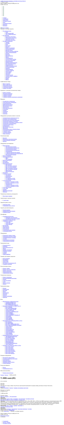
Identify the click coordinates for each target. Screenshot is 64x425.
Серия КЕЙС (8, 316)
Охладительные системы (11, 59)
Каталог (6, 375)
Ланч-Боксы (5, 260)
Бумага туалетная (6, 92)
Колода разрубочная (7, 160)
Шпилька (5, 191)
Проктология (6, 106)
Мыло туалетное (6, 83)
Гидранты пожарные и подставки (10, 358)
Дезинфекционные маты (8, 216)
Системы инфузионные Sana (6, 406)
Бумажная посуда (6, 245)
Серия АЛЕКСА (9, 326)
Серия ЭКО (8, 222)
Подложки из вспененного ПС (9, 263)
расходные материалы (22, 408)
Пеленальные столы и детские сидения (11, 129)
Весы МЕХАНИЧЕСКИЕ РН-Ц (12, 324)
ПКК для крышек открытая (11, 168)
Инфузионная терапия (7, 104)
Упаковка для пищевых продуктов (7, 256)
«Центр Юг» (6, 411)
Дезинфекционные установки (9, 237)
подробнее (2, 386)
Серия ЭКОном (9, 224)
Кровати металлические (8, 372)
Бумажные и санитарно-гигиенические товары (10, 90)
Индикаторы (5, 225)
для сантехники (21, 398)
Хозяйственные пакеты (8, 272)
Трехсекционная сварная (11, 154)
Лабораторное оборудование (9, 211)
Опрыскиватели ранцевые (8, 241)
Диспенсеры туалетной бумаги (9, 123)
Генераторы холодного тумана (9, 236)
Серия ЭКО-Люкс (9, 223)
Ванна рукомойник (7, 155)
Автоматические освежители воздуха (11, 117)
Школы (7, 79)
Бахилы (4, 288)
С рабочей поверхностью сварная (13, 152)
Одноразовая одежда (4, 286)
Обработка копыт (6, 212)
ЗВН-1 (7, 158)
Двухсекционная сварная (11, 146)
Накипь (7, 56)
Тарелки (5, 253)
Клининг (7, 53)
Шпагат (4, 284)
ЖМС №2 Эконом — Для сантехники (8, 396)
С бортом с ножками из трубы (12, 185)
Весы (1, 299)
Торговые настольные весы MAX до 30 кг (12, 345)
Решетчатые (8, 177)
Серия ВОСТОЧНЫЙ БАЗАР (12, 311)
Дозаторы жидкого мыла (8, 124)
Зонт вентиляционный (8, 156)
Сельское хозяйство (10, 70)
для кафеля (15, 398)
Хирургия (5, 113)
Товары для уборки (7, 88)
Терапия (4, 110)
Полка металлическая (7, 163)
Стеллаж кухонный (7, 173)
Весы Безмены (9, 321)
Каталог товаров (6, 422)
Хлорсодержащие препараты (9, 140)
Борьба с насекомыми (10, 47)
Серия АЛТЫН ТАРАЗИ (11, 309)
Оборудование (6, 227)
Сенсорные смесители (7, 130)
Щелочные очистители (10, 40)
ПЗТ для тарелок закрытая (11, 165)
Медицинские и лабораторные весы (10, 301)
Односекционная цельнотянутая (12, 150)
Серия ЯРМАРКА (9, 319)
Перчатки (5, 293)
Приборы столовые (7, 250)
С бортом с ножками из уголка (12, 186)
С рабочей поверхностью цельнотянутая (14, 153)
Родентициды (6, 228)
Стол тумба (5, 188)
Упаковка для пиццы (7, 264)
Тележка (5, 189)
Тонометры (5, 111)
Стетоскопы (5, 109)
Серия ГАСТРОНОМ (10, 331)
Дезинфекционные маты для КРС (13, 218)
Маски (4, 291)
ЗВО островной (9, 159)
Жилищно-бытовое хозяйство (12, 51)
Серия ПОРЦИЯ (9, 334)
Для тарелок (8, 174)
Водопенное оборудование (8, 357)
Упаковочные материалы (5, 275)
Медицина (8, 54)
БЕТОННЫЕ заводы (10, 337)
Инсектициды (6, 226)
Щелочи (4, 141)
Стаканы (5, 252)
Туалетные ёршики (7, 132)
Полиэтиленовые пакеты (5, 266)
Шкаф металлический (7, 190)
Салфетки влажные (7, 95)
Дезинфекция (3, 214)
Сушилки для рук (6, 131)
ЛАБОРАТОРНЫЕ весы (11, 302)
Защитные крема (6, 204)
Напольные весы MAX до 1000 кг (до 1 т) (12, 306)
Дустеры (5, 238)
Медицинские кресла (7, 105)
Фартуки (5, 295)
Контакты (5, 25)
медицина (9, 408)
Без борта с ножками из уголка (12, 182)
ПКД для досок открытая (11, 167)
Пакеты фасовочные (7, 271)
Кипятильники (6, 125)
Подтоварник (6, 162)
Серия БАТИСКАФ (10, 310)
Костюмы (5, 290)
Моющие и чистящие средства (7, 28)
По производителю (7, 31)
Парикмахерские (9, 61)
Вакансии (5, 24)
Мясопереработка (9, 55)
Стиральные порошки (7, 87)
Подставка (5, 161)
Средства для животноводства (6, 207)
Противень (5, 172)
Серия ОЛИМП (9, 318)
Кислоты (5, 137)
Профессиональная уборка (11, 65)
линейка (15, 405)
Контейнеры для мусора (8, 126)
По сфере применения (7, 41)
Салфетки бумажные (7, 94)
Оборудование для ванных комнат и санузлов (10, 115)
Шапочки (5, 297)
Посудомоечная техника (11, 63)
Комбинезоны (6, 289)
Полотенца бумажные (7, 93)
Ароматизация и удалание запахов (7, 198)
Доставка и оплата (7, 21)
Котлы (4, 367)
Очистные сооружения (10, 60)
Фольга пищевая (6, 282)
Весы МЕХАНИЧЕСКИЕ (11, 308)
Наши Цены (5, 20)
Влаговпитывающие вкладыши (9, 278)
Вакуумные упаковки (7, 196)
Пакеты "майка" (6, 268)
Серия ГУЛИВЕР (9, 312)
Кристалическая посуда (8, 247)
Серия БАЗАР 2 (9, 328)
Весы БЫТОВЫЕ (9, 322)
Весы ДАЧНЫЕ (9, 307)
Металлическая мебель (5, 370)
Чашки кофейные (6, 254)
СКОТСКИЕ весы (9, 344)
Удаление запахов (9, 75)
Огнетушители (6, 359)
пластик (11, 387)
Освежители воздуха (7, 86)
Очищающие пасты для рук (9, 205)
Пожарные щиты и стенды (8, 362)
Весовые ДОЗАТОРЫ (10, 338)
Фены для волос (6, 133)
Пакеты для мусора (7, 270)
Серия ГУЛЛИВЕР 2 (10, 313)
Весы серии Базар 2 (10, 348)
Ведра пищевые (6, 258)
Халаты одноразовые (7, 296)
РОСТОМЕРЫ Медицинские (12, 304)
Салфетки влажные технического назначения (12, 97)
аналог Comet (9, 398)
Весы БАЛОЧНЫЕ (10, 339)
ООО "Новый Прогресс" (11, 34)
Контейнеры (5, 259)
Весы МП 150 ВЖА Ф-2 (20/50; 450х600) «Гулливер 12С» (12, 399)
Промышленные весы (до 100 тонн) (10, 335)
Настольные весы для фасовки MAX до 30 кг (12, 320)
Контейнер (6, 387)
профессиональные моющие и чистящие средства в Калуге (13, 1)
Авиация (7, 42)
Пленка (4, 279)
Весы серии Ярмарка (10, 353)
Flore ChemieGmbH (10, 33)
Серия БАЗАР (9, 327)
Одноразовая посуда (4, 243)
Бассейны (8, 43)
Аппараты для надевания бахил (9, 119)
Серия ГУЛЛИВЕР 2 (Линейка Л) (13, 315)
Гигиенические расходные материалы (11, 120)
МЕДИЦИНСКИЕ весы (11, 303)
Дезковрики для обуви (7, 221)
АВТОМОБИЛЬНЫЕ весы (11, 336)
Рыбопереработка (9, 69)
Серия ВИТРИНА (9, 330)
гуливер (11, 405)
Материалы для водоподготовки (10, 139)
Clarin (7, 32)
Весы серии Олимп (10, 352)
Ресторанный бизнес (10, 67)
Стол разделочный (7, 180)
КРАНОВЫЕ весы (9, 342)
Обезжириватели (9, 58)
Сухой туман (5, 200)
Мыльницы (5, 128)
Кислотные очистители (11, 36)
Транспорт (8, 73)
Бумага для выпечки (7, 277)
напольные (20, 405)
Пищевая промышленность (11, 62)
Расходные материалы (7, 108)
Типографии (8, 72)
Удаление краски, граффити (11, 76)
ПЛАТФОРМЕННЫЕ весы (11, 343)
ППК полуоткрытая (10, 171)
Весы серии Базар (9, 347)
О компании (5, 18)
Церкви (7, 78)
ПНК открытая (9, 170)
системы (30, 408)
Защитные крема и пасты (5, 202)
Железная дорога (9, 50)
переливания (14, 408)
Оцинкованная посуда (7, 368)
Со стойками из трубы (10, 178)
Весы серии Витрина (10, 349)
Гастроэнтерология (7, 103)
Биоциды (7, 46)
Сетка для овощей (7, 280)
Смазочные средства (10, 38)
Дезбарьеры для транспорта (11, 217)
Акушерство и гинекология (9, 101)
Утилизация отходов (7, 231)
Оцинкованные (9, 151)
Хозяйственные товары (5, 81)
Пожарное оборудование (5, 355)
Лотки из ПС (6, 261)
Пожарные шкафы (7, 361)
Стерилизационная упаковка (9, 230)
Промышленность (9, 64)
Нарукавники (6, 292)
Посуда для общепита (5, 365)
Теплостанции (9, 71)
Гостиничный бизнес (10, 49)
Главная (4, 17)
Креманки (5, 246)
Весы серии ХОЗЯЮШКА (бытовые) (13, 325)
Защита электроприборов (11, 52)
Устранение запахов (7, 23)
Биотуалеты (8, 45)
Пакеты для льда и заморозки (9, 269)
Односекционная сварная (11, 149)
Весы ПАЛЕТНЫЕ (10, 340)
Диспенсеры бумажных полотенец (10, 121)
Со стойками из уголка (10, 179)
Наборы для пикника (7, 249)
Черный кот (11, 410)
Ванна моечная (6, 145)
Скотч (4, 281)
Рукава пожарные (7, 363)
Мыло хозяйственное (7, 84)
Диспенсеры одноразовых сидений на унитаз (12, 122)
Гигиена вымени (6, 209)
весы (8, 405)
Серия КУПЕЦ (9, 317)
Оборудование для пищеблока (6, 143)
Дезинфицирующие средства (9, 219)
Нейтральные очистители (11, 37)
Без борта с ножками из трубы (12, 181)
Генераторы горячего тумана (9, 235)
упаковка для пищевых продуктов (21, 387)
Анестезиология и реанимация (9, 102)
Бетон (7, 44)
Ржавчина (8, 68)
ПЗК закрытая (9, 164)
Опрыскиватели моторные (8, 239)
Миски (4, 248)
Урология (5, 112)
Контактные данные (4, 415)
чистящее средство (30, 398)
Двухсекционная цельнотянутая (12, 147)
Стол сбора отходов (7, 187)
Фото (4, 22)
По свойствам (6, 35)
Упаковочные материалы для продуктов (9, 193)
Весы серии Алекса (10, 346)
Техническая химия (4, 135)
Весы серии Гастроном (10, 351)
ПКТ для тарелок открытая (11, 169)
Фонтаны (8, 77)
